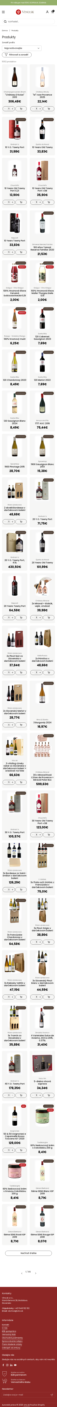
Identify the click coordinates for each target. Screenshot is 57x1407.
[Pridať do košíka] (21, 108)
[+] (12, 108)
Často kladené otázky (12, 1344)
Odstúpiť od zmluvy (11, 1347)
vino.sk (27, 1405)
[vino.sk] (28, 12)
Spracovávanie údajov (12, 1341)
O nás (4, 1328)
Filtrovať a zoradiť (18, 54)
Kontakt (5, 1324)
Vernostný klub (9, 1334)
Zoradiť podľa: (8, 42)
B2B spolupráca (9, 1331)
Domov (5, 30)
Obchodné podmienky (12, 1337)
